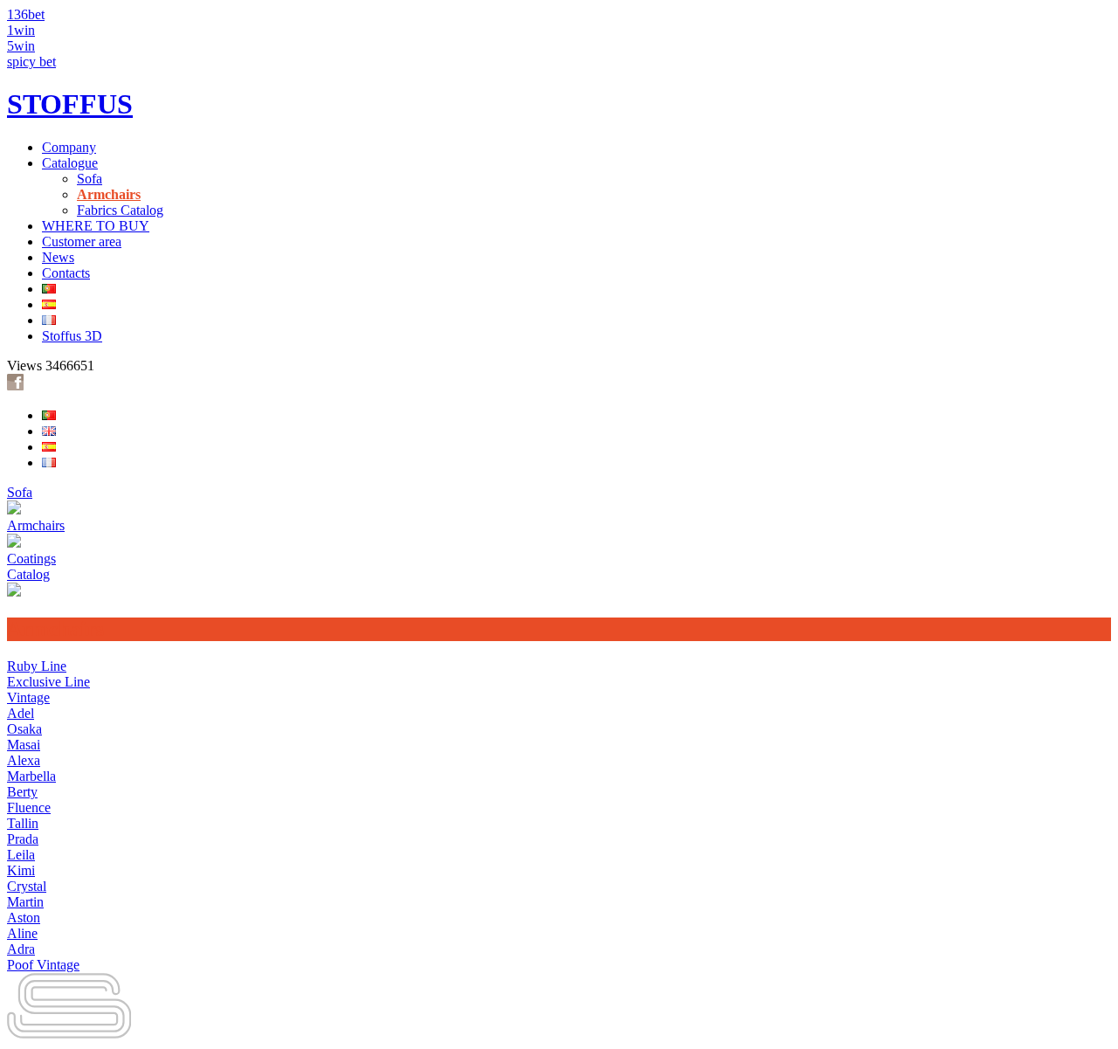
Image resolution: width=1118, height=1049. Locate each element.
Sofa (89, 178)
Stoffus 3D (72, 335)
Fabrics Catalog (120, 210)
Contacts (66, 273)
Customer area (81, 241)
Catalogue (70, 162)
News (58, 257)
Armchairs (109, 194)
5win (21, 45)
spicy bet (31, 61)
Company (69, 147)
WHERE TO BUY (95, 225)
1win (21, 30)
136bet (26, 14)
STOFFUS (70, 104)
